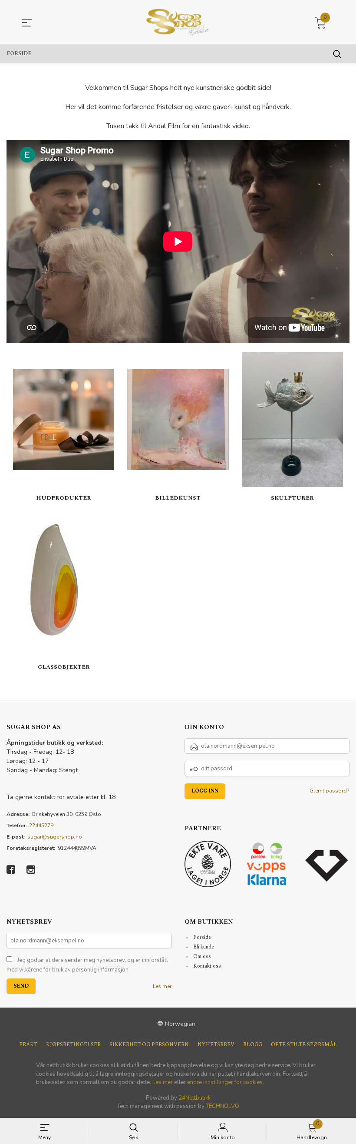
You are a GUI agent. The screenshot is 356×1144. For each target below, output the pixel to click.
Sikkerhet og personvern (149, 1045)
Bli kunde (203, 947)
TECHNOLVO (222, 1106)
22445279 (41, 825)
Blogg (252, 1045)
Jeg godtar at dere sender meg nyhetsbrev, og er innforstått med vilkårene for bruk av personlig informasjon (87, 965)
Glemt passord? (329, 790)
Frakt (28, 1045)
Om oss (202, 956)
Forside (202, 937)
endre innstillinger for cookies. (225, 1082)
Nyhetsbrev (216, 1045)
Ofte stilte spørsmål (304, 1045)
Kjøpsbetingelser (73, 1045)
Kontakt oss (207, 966)
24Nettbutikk (194, 1098)
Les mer (162, 986)
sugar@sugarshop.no (54, 836)
